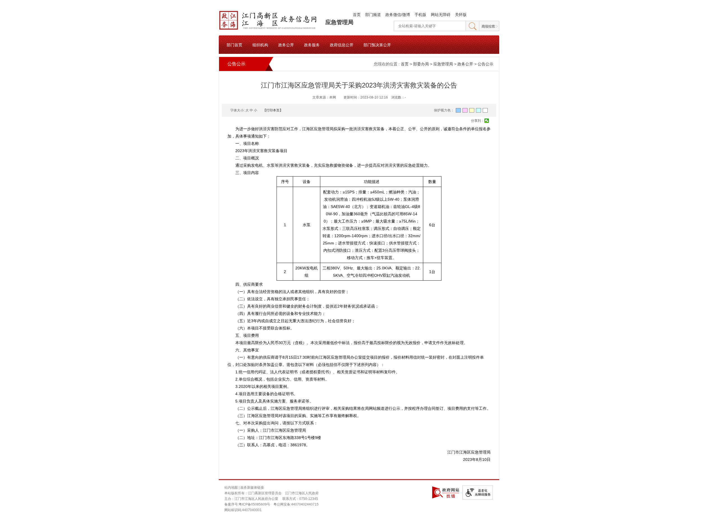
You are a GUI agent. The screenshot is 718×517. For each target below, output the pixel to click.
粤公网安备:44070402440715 (296, 504)
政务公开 (286, 44)
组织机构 (260, 44)
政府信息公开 (341, 44)
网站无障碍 (440, 14)
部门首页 (234, 44)
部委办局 (421, 64)
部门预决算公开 (377, 44)
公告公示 (485, 64)
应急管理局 (339, 22)
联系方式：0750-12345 (300, 499)
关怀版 (461, 14)
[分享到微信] (486, 120)
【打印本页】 (273, 110)
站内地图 (231, 487)
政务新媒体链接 (252, 487)
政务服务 (312, 44)
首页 (357, 14)
